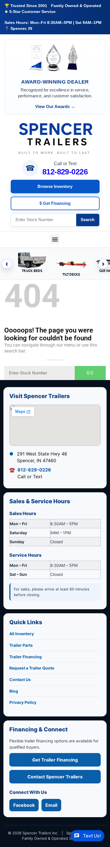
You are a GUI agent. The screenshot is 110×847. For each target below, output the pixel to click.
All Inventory (21, 633)
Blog (13, 691)
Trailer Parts (21, 645)
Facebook (24, 805)
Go (90, 373)
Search (87, 219)
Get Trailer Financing (55, 760)
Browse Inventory (55, 186)
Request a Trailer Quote (31, 668)
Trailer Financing (25, 656)
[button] (55, 239)
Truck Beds (32, 270)
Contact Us (20, 679)
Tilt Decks (71, 274)
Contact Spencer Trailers (55, 776)
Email (51, 805)
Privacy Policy (22, 702)
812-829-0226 (65, 172)
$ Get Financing (55, 203)
